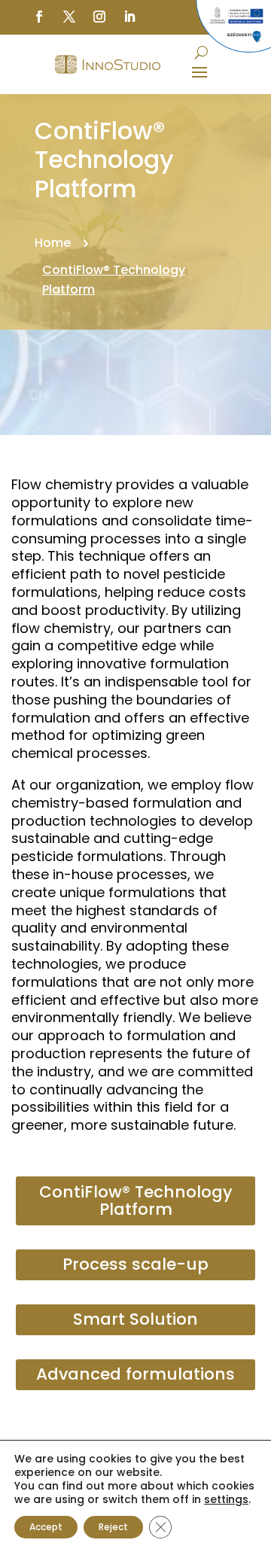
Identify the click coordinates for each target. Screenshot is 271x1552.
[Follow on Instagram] (99, 17)
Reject (113, 1526)
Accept (45, 1526)
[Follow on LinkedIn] (129, 17)
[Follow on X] (69, 17)
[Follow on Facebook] (39, 17)
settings (226, 1499)
